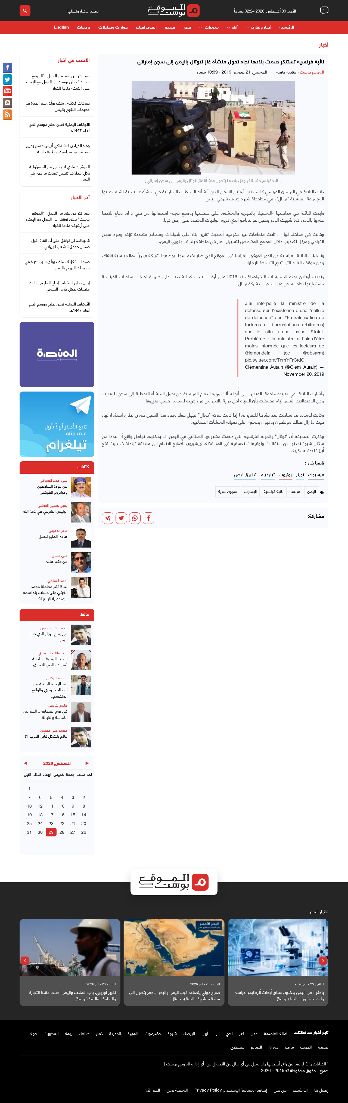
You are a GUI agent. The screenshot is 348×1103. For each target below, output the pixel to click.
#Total (316, 331)
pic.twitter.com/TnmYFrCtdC (274, 359)
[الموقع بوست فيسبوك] (7, 68)
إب (217, 1033)
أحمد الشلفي (57, 580)
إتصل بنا (321, 1089)
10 (62, 805)
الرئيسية (286, 27)
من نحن (280, 1089)
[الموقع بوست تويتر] (7, 79)
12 (40, 805)
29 (51, 832)
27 (72, 832)
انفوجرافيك (146, 27)
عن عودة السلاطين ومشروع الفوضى (52, 489)
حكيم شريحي (57, 705)
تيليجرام (268, 474)
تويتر (300, 474)
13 (29, 805)
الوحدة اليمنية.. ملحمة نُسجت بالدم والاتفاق (49, 661)
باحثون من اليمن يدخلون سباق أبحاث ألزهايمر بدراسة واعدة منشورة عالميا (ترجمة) (279, 995)
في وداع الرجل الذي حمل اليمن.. (48, 636)
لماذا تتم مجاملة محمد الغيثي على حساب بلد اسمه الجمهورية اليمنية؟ (45, 592)
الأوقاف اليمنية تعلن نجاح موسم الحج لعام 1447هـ (59, 127)
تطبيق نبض (245, 474)
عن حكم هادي (56, 561)
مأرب (289, 1046)
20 (83, 823)
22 (62, 823)
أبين (205, 1033)
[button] (323, 961)
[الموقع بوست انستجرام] (7, 103)
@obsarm (313, 352)
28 (62, 832)
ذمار (99, 1033)
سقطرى (237, 1046)
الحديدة (115, 1033)
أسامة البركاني (56, 677)
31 (29, 832)
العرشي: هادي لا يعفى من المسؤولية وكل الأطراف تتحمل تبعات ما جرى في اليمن (59, 172)
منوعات (212, 27)
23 (51, 823)
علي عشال (59, 555)
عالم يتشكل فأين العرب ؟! (46, 736)
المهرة (133, 1033)
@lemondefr (257, 352)
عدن (254, 1033)
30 (40, 832)
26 (83, 832)
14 (83, 814)
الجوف (306, 1046)
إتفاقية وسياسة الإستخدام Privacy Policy (230, 1089)
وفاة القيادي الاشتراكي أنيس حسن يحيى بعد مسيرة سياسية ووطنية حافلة (58, 148)
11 (51, 805)
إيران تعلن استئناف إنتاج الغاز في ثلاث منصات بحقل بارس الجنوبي (59, 285)
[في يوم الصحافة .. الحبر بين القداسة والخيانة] (81, 713)
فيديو (170, 27)
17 (51, 814)
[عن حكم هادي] (81, 563)
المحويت (51, 1033)
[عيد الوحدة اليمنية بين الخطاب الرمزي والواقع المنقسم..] (81, 687)
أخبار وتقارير (261, 27)
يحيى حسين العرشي (52, 505)
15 (72, 814)
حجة (33, 1033)
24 (40, 823)
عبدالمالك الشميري (53, 652)
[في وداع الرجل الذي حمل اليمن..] (81, 635)
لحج (229, 1033)
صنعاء (84, 1033)
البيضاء (189, 1033)
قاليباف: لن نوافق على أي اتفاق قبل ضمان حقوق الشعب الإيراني (61, 243)
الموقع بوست (312, 71)
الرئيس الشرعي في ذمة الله (45, 511)
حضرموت (153, 1033)
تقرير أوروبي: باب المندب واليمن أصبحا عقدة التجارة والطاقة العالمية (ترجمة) (72, 995)
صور (187, 27)
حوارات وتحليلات (113, 27)
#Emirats (293, 317)
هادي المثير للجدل (53, 536)
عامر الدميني (58, 530)
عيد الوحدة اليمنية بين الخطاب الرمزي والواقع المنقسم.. (49, 689)
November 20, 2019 (304, 373)
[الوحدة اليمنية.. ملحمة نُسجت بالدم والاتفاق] (81, 660)
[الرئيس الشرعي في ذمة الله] (81, 513)
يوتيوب (285, 474)
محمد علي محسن (54, 627)
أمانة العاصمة (275, 1033)
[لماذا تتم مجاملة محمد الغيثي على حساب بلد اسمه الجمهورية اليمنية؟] (81, 589)
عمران (274, 1046)
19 (29, 814)
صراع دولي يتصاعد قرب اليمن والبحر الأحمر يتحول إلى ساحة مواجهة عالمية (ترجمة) (174, 995)
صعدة (323, 1046)
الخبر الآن (152, 1089)
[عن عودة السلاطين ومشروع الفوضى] (81, 488)
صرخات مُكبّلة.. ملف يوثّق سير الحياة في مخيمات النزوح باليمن (57, 106)
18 (40, 814)
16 (62, 814)
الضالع (256, 1046)
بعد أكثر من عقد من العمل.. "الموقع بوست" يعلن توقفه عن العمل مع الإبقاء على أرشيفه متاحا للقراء (58, 81)
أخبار (323, 45)
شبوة (172, 1033)
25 (29, 823)
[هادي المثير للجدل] (81, 538)
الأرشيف (300, 1089)
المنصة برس (177, 1089)
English (61, 27)
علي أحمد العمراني (53, 480)
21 (72, 823)
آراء (234, 27)
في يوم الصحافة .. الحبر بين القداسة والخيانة (45, 714)
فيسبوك (316, 474)
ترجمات (83, 27)
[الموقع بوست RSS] (7, 114)
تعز (241, 1033)
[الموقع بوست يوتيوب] (7, 91)
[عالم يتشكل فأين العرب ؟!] (81, 738)
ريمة (69, 1033)
